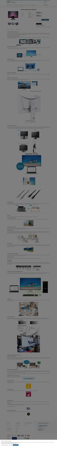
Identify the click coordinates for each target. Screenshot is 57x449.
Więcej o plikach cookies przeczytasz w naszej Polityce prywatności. (9, 443)
